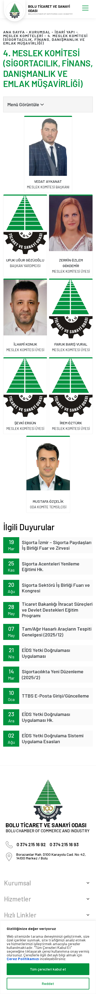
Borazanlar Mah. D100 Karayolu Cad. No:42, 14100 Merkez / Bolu (51, 856)
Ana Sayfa (14, 32)
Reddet (48, 983)
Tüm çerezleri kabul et (48, 969)
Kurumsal (39, 32)
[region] (48, 957)
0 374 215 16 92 (31, 844)
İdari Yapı (65, 32)
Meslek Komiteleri (23, 35)
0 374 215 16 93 (64, 844)
